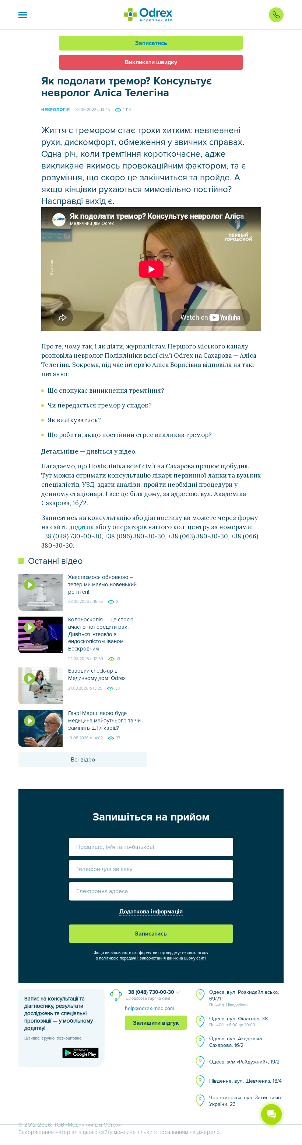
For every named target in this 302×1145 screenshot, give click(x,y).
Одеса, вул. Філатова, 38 (238, 1021)
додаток (81, 527)
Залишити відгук (156, 1023)
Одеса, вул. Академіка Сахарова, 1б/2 (235, 1041)
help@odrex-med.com (149, 1008)
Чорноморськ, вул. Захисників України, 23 (245, 1100)
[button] (22, 14)
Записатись (151, 43)
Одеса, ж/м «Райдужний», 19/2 (244, 1062)
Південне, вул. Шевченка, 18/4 (245, 1081)
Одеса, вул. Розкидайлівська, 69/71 (244, 998)
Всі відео (83, 759)
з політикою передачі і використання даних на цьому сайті (151, 958)
